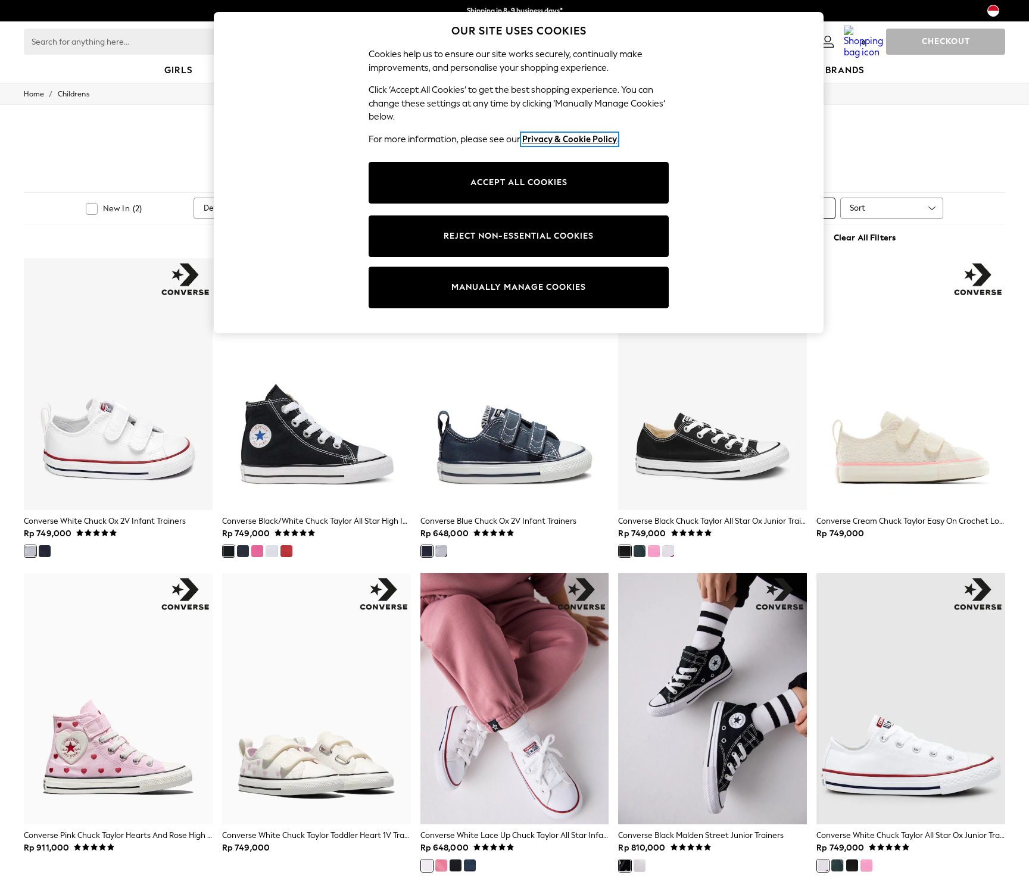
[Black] (625, 551)
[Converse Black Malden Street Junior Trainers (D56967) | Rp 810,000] (712, 698)
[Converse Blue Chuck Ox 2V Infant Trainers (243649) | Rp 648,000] (514, 383)
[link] (828, 42)
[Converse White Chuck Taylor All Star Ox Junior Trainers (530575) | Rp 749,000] (910, 698)
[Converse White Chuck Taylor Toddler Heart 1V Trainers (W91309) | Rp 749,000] (316, 698)
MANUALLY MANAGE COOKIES (518, 287)
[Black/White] (229, 551)
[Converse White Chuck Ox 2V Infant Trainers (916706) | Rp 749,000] (118, 383)
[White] (30, 551)
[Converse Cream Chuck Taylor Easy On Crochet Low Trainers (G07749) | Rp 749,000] (910, 383)
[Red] (286, 551)
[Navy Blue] (640, 551)
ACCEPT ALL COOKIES (518, 182)
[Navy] (243, 551)
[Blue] (45, 551)
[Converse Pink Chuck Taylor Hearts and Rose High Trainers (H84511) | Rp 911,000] (118, 698)
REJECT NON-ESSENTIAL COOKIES (519, 236)
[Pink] (257, 551)
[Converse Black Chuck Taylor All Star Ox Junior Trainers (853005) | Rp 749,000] (712, 383)
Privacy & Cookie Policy (569, 139)
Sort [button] (857, 208)
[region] (519, 172)
